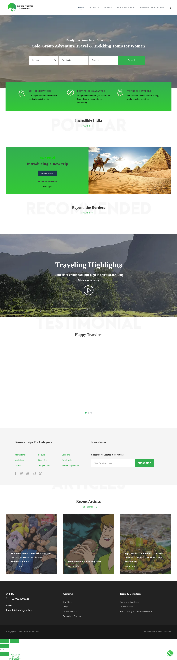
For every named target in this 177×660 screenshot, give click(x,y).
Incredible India (126, 7)
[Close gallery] (4, 646)
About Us (94, 7)
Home (81, 7)
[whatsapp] (40, 473)
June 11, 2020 (16, 566)
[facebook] (15, 473)
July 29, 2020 (129, 566)
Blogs (108, 7)
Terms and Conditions (129, 602)
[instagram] (34, 473)
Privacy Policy (126, 606)
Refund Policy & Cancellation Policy (136, 611)
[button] (88, 380)
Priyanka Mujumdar (40, 365)
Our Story (67, 602)
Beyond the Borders (152, 7)
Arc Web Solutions (162, 631)
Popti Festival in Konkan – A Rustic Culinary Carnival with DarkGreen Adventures (143, 557)
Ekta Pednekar (136, 365)
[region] (88, 380)
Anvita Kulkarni (88, 365)
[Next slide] (14, 641)
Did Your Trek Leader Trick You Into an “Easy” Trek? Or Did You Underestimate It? (31, 557)
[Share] (4, 654)
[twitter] (21, 473)
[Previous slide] (4, 641)
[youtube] (27, 473)
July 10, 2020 (73, 566)
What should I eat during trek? (84, 561)
